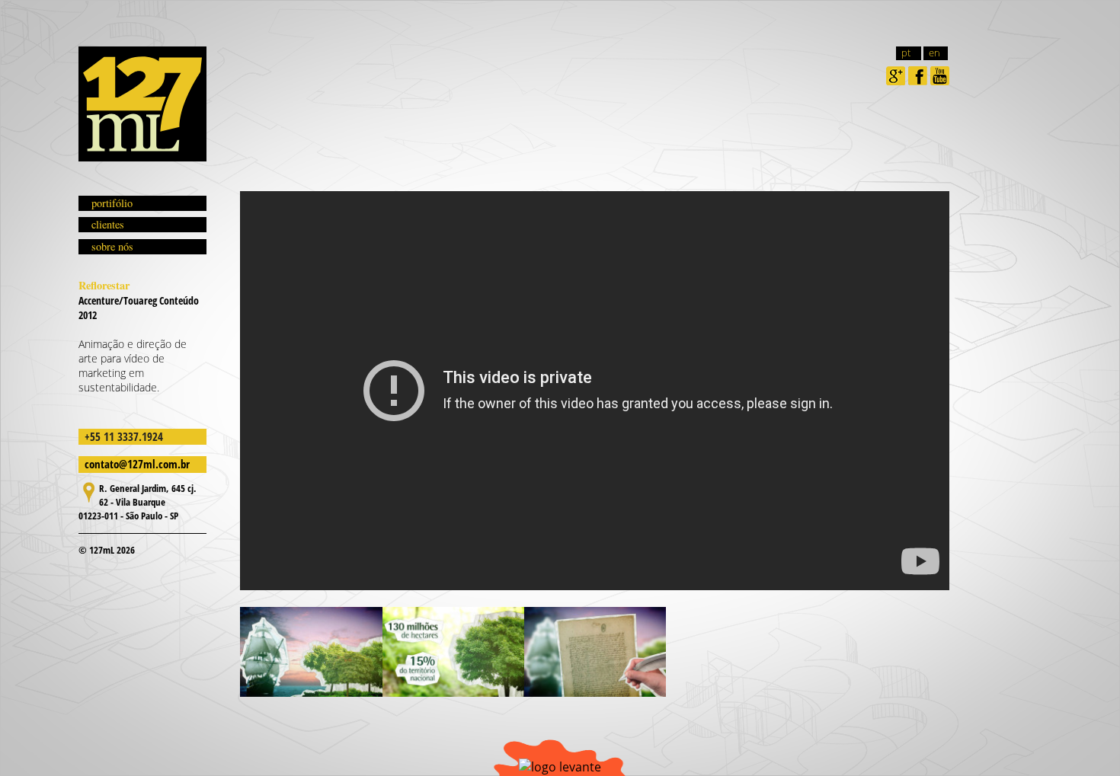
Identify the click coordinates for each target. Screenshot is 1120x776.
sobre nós (112, 246)
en (934, 52)
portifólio (112, 203)
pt (905, 52)
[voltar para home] (142, 103)
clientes (107, 224)
